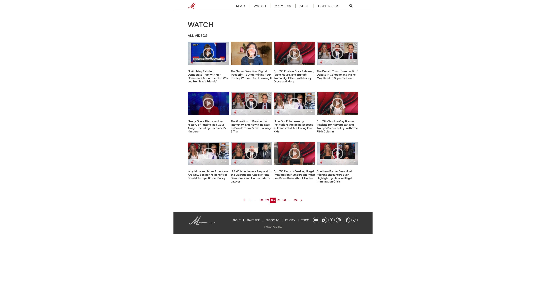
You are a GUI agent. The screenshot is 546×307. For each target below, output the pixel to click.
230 (295, 200)
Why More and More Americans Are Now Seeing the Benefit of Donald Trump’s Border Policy (208, 175)
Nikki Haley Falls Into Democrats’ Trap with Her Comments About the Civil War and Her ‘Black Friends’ (208, 76)
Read (240, 6)
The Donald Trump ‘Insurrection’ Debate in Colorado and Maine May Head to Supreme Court (337, 75)
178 (261, 200)
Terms (305, 220)
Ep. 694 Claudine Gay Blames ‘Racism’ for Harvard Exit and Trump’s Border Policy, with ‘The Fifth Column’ (337, 126)
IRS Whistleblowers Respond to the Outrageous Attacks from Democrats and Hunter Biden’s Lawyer (251, 176)
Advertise (253, 220)
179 (267, 200)
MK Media (283, 6)
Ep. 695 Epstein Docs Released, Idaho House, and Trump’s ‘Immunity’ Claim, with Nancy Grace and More (294, 76)
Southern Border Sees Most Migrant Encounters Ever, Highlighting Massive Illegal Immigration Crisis (334, 176)
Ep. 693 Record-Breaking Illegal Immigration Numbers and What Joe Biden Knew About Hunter (294, 175)
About (237, 220)
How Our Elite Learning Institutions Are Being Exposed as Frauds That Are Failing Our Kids (293, 126)
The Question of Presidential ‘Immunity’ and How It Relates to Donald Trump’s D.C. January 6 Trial (251, 126)
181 (278, 200)
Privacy (290, 220)
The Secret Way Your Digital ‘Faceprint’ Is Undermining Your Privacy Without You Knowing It (251, 75)
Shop (304, 6)
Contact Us (328, 6)
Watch (260, 6)
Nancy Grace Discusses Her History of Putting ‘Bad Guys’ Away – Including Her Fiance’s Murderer (207, 126)
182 (284, 200)
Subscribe (272, 220)
